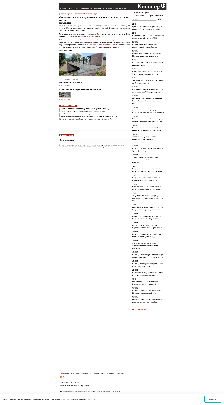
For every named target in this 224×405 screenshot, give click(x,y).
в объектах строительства (145, 13)
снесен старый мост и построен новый (102, 45)
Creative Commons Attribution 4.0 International (105, 391)
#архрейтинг (99, 9)
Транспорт (85, 373)
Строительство (64, 373)
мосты (68, 99)
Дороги (78, 373)
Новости (63, 9)
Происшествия (94, 373)
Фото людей (120, 373)
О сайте (62, 371)
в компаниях (140, 16)
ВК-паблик (111, 147)
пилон (64, 99)
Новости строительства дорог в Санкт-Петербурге (79, 14)
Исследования (86, 9)
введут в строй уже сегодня (93, 36)
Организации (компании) (108, 373)
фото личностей (156, 16)
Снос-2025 (73, 9)
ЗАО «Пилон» (65, 85)
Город (72, 373)
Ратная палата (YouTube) (116, 9)
